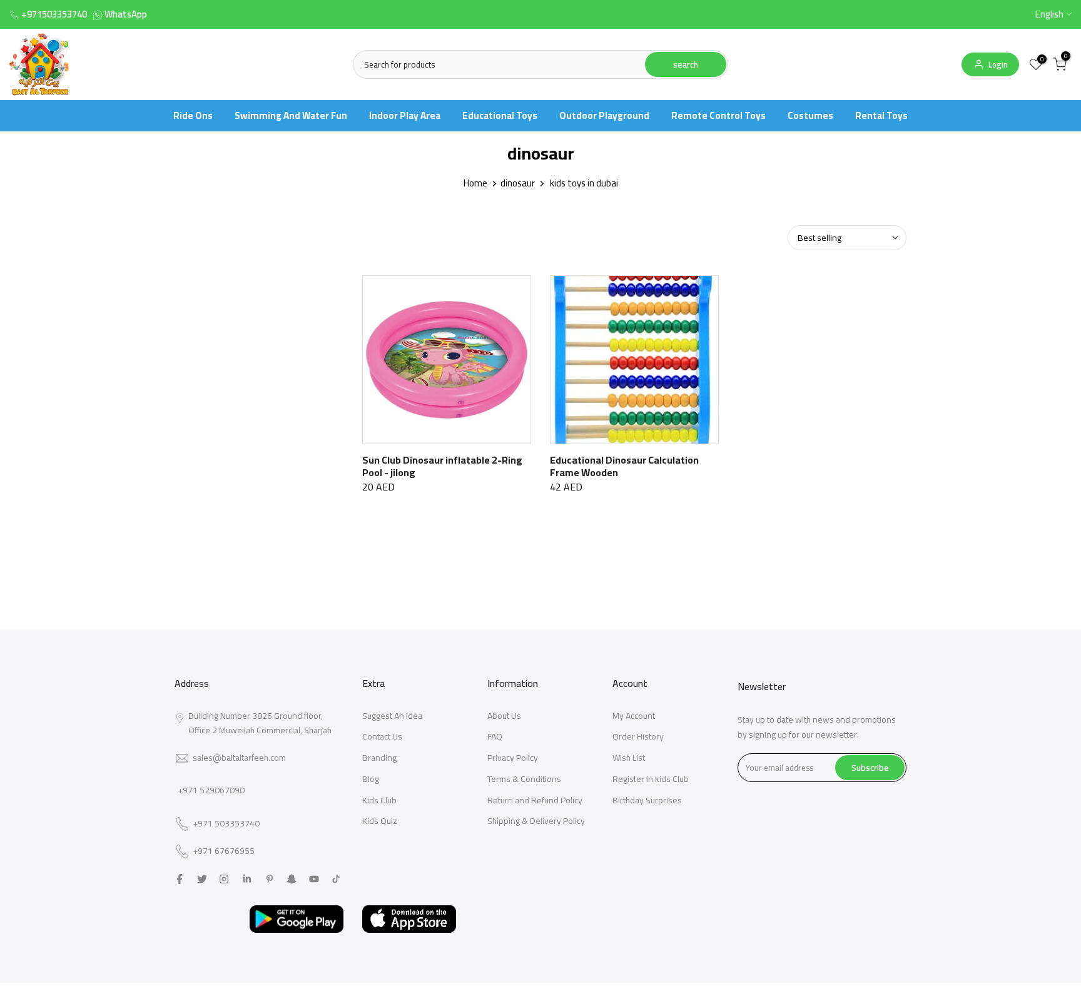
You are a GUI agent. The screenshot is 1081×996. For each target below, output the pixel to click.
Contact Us (382, 736)
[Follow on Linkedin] (247, 879)
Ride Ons (193, 115)
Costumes (810, 115)
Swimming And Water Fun (291, 115)
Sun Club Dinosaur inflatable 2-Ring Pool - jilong (442, 466)
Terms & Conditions (524, 779)
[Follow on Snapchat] (292, 879)
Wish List (628, 758)
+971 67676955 (224, 851)
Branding (379, 758)
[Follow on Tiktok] (336, 879)
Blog (370, 779)
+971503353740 (54, 14)
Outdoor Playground (604, 115)
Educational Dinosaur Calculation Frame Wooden (624, 466)
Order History (638, 736)
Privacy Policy (512, 758)
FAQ (494, 736)
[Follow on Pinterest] (269, 879)
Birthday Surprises (647, 800)
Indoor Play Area (404, 115)
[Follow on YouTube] (314, 879)
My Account (633, 716)
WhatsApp (125, 14)
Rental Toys (881, 115)
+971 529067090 (211, 790)
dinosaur (517, 183)
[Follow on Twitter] (202, 879)
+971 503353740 (226, 823)
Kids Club (379, 800)
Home (475, 183)
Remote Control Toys (718, 115)
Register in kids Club (650, 779)
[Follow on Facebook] (180, 879)
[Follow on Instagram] (224, 879)
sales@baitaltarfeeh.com (239, 758)
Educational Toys (499, 115)
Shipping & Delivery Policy (536, 821)
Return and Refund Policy (534, 800)
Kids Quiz (379, 821)
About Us (504, 716)
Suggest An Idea (392, 716)
